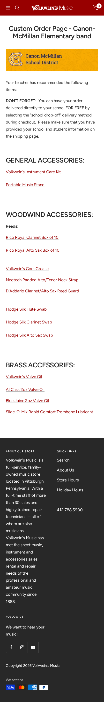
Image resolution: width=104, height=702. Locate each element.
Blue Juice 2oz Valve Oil (27, 400)
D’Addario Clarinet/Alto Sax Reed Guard (42, 291)
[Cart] (95, 7)
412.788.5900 (70, 509)
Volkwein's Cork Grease (27, 268)
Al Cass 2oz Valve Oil (25, 389)
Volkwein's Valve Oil (24, 376)
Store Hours (68, 480)
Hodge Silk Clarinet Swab (29, 322)
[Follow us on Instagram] (22, 647)
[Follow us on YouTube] (33, 647)
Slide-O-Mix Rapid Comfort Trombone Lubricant (49, 411)
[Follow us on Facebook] (11, 647)
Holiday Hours (70, 489)
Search (63, 460)
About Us (65, 470)
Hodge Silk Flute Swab (26, 309)
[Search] (17, 8)
